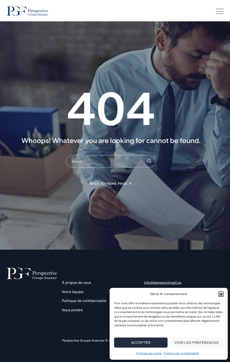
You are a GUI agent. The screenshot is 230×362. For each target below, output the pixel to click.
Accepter (141, 342)
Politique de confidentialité (181, 353)
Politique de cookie (148, 353)
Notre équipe (73, 291)
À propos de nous (76, 282)
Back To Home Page (108, 184)
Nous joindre (72, 310)
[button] (221, 294)
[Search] (149, 161)
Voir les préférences (196, 342)
